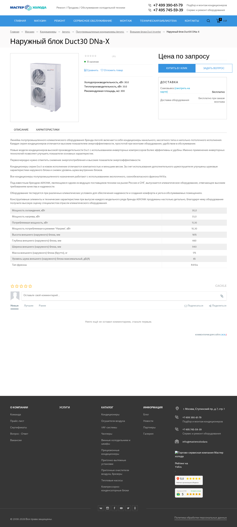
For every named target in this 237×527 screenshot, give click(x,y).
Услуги (64, 407)
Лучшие (28, 305)
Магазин (40, 21)
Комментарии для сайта (211, 334)
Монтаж (126, 21)
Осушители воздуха (113, 421)
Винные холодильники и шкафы (115, 442)
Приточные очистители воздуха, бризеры (115, 472)
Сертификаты (18, 427)
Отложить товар (113, 70)
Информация (153, 407)
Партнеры (149, 427)
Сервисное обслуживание (93, 21)
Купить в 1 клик (176, 68)
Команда (15, 414)
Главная (20, 21)
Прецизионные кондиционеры (110, 452)
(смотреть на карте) (175, 90)
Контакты (192, 21)
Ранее (42, 305)
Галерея (148, 434)
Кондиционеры (48, 32)
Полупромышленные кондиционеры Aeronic (100, 32)
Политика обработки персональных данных (200, 518)
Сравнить (92, 70)
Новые (15, 305)
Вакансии (16, 440)
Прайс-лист (17, 421)
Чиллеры (106, 434)
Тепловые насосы (112, 480)
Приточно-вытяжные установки (113, 462)
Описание (21, 130)
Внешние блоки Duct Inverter (145, 32)
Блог (146, 414)
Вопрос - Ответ (19, 434)
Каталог (107, 407)
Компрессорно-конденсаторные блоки (115, 489)
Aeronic (66, 32)
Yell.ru (178, 467)
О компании (19, 407)
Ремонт (59, 21)
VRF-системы (109, 427)
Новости (148, 421)
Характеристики (47, 130)
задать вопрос (213, 68)
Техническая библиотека (158, 21)
